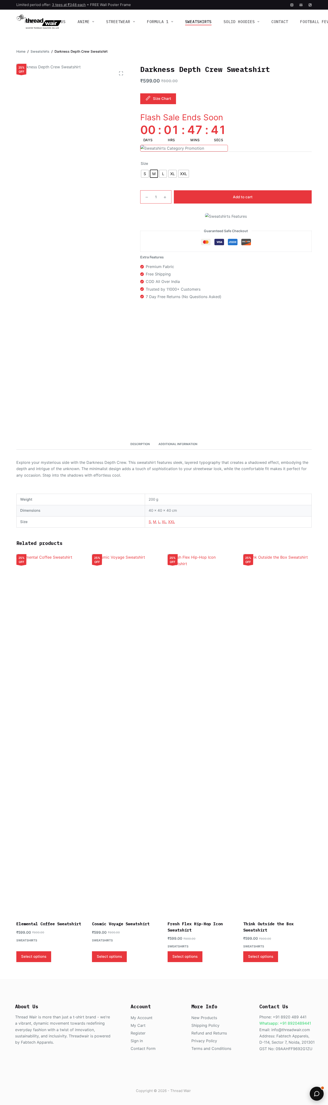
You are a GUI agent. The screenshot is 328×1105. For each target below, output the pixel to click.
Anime (84, 21)
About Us (56, 21)
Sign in (137, 1040)
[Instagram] (291, 4)
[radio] (144, 173)
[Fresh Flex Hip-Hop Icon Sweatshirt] (202, 734)
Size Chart (162, 98)
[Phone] (310, 4)
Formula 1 (158, 21)
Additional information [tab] (177, 444)
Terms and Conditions (211, 1048)
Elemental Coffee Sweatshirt (48, 923)
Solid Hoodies (239, 21)
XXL (171, 521)
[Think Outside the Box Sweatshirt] (277, 734)
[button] (317, 1094)
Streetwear (118, 21)
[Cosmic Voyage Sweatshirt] (126, 734)
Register (138, 1033)
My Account (141, 1017)
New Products (204, 1017)
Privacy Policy (204, 1040)
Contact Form (143, 1048)
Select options (33, 956)
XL (164, 521)
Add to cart (243, 197)
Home (29, 21)
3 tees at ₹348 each (69, 4)
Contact (279, 21)
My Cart (138, 1025)
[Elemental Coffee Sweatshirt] (50, 734)
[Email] (301, 4)
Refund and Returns (209, 1033)
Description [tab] (140, 444)
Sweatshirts (198, 21)
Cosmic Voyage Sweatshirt (121, 923)
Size (144, 163)
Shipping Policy (205, 1025)
